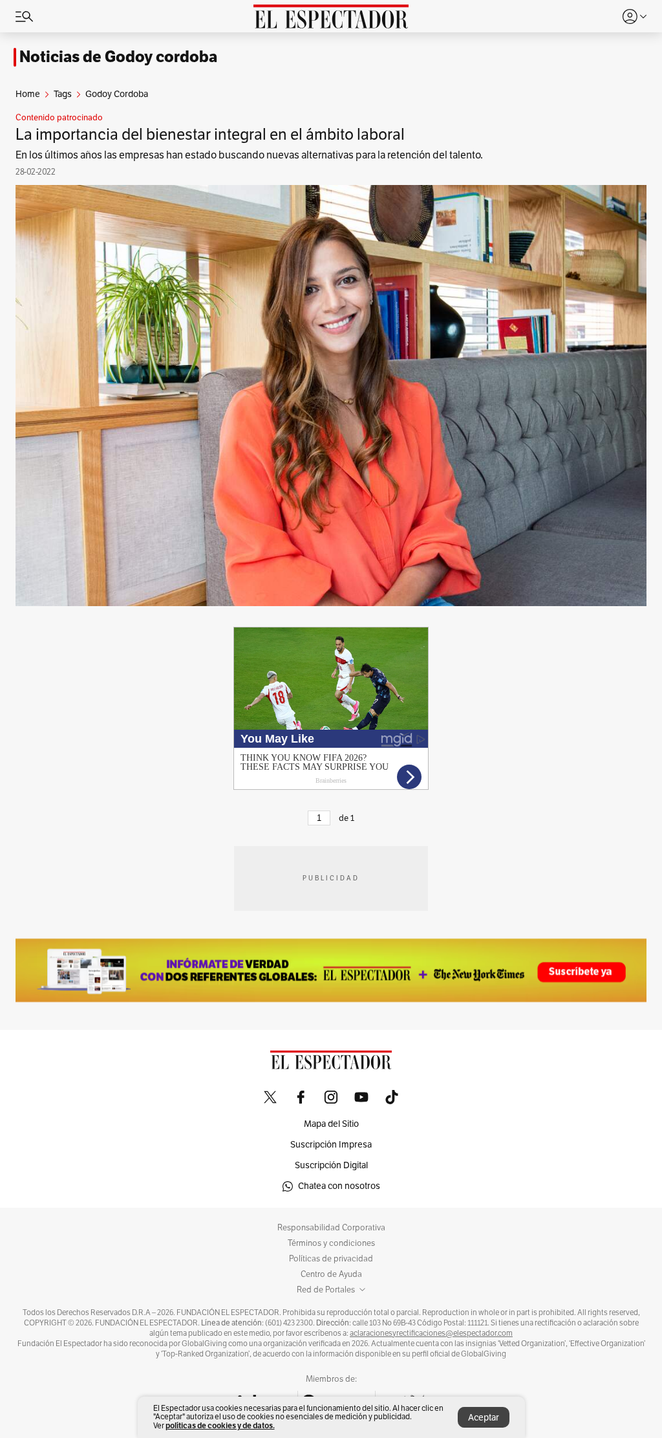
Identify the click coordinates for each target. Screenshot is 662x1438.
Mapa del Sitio (331, 1123)
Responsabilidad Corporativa (331, 1227)
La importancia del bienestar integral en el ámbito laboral (210, 134)
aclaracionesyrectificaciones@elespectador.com (431, 1333)
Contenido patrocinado (59, 118)
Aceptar (483, 1417)
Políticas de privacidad (331, 1258)
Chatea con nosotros (339, 1186)
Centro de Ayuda (331, 1274)
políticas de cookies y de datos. (220, 1425)
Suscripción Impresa (331, 1144)
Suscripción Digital (331, 1165)
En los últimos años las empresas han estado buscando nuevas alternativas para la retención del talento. (249, 155)
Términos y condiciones (331, 1243)
